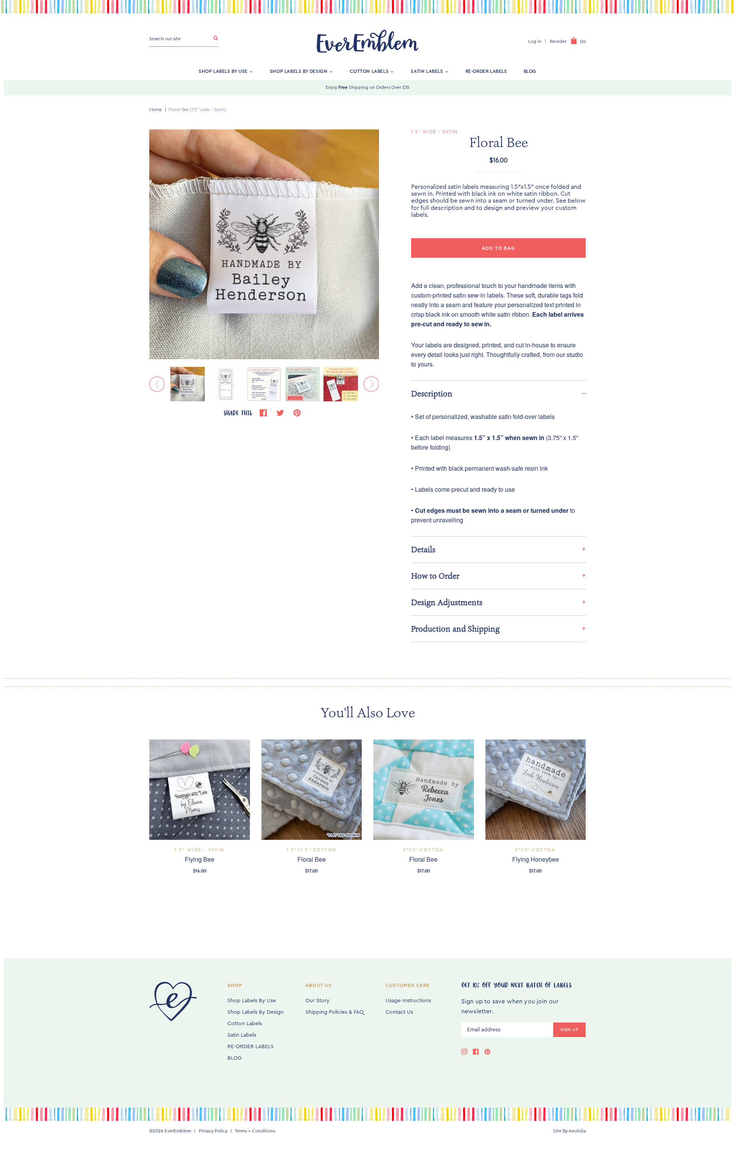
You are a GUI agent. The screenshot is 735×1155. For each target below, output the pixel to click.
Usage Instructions (408, 1000)
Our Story (317, 1000)
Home (155, 109)
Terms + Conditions (255, 1131)
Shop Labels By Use (223, 71)
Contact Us (399, 1012)
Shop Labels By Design (299, 71)
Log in (534, 41)
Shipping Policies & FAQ (334, 1012)
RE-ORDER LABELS (486, 71)
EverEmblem (178, 1131)
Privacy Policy (213, 1131)
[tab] (498, 393)
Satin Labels (427, 71)
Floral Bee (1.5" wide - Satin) (197, 109)
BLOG (530, 71)
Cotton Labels (369, 71)
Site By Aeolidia (569, 1131)
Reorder (558, 41)
